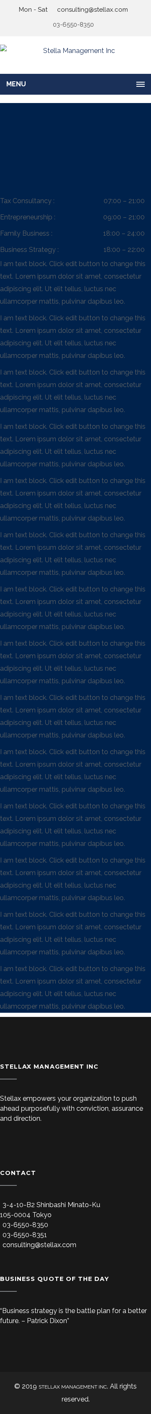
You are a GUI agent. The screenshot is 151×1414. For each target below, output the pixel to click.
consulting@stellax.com (91, 9)
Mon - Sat (33, 9)
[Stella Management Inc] (75, 55)
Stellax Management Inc (73, 1387)
